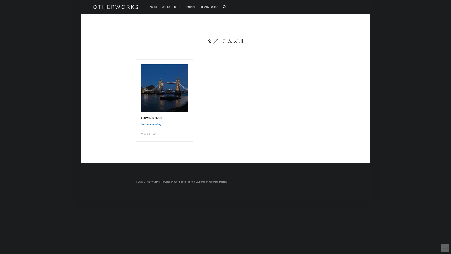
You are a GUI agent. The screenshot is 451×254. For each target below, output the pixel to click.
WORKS (166, 7)
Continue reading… (152, 124)
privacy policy (209, 7)
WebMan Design (218, 181)
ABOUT (153, 7)
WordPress (180, 181)
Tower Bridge (151, 117)
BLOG (177, 7)
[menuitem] (153, 7)
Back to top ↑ (445, 249)
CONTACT (190, 7)
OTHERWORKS (152, 181)
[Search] (224, 7)
